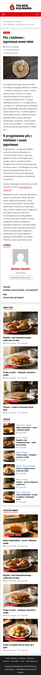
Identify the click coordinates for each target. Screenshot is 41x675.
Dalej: (13, 296)
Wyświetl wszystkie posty (20, 277)
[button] (3, 14)
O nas (22, 661)
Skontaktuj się (31, 661)
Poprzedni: (20, 288)
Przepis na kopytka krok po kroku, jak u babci (9, 470)
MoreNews (21, 669)
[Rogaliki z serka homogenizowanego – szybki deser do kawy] (20, 323)
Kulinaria (30, 658)
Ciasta (18, 492)
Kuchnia (6, 661)
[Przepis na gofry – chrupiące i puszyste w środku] (20, 357)
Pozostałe (15, 661)
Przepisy (6, 33)
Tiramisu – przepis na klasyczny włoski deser (18, 408)
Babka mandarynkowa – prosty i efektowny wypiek (9, 429)
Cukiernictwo (20, 425)
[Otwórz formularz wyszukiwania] (37, 14)
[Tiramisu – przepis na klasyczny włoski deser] (20, 392)
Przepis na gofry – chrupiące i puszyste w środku (19, 373)
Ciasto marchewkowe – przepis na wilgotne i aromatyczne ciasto (9, 497)
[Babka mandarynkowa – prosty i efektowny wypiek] (20, 526)
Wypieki (28, 425)
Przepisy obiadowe (29, 466)
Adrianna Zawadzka (12, 47)
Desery (7, 332)
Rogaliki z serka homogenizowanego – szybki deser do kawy (18, 338)
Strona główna (11, 658)
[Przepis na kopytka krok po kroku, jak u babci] (20, 630)
